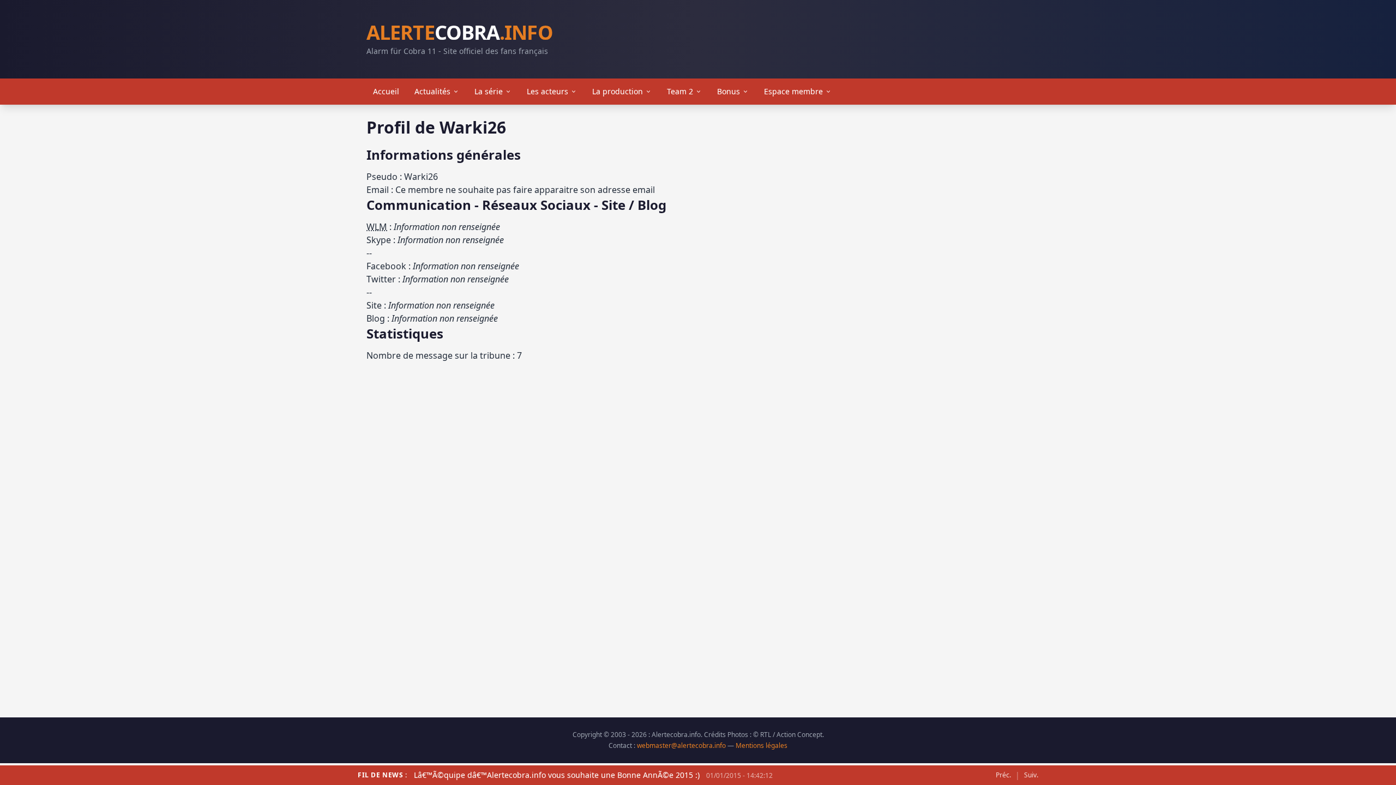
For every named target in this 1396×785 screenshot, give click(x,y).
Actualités (432, 91)
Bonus (728, 91)
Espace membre (793, 91)
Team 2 (680, 91)
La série (488, 91)
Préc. (1003, 775)
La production (617, 91)
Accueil (386, 91)
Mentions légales (761, 745)
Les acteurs (547, 91)
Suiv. (1031, 775)
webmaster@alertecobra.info (681, 745)
